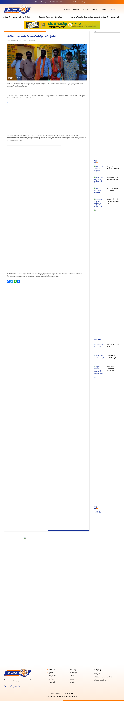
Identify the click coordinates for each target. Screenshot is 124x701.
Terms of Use (68, 693)
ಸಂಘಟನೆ (86, 9)
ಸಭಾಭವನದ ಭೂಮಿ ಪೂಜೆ (113, 346)
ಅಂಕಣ (72, 679)
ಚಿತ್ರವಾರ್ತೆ (95, 9)
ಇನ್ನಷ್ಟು (112, 9)
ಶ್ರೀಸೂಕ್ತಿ (51, 673)
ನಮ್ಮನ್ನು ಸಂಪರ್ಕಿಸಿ (100, 680)
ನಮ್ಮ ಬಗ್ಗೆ (97, 674)
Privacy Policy (55, 693)
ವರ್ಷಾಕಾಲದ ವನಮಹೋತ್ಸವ (111, 357)
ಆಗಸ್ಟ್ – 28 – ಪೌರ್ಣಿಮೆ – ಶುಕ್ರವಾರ (113, 167)
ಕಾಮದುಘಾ (73, 673)
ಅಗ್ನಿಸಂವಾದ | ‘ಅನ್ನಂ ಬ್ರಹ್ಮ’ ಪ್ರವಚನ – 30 (113, 178)
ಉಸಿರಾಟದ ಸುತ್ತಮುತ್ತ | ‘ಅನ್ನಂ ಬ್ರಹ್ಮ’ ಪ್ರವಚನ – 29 (113, 201)
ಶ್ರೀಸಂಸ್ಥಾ (76, 9)
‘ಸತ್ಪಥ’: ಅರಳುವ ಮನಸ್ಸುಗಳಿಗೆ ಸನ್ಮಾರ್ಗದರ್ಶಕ (111, 368)
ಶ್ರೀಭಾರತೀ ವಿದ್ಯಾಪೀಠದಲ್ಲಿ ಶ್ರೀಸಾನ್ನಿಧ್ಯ (40, 17)
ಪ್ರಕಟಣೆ (51, 679)
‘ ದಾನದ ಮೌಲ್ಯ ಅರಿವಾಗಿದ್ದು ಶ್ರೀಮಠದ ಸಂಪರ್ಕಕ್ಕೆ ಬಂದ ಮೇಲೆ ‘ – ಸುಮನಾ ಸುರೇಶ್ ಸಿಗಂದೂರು (90, 17)
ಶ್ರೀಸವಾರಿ (67, 9)
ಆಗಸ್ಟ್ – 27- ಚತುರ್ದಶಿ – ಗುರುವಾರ (113, 189)
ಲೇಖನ (104, 9)
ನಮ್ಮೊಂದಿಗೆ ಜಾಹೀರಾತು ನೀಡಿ (103, 677)
